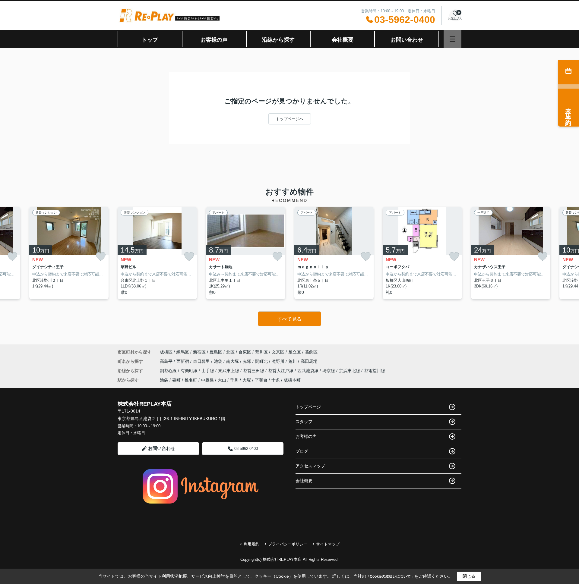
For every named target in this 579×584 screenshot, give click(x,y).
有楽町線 (190, 370)
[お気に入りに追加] (12, 256)
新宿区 (199, 352)
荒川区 (261, 352)
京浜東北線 (350, 370)
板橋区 (166, 352)
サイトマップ (328, 544)
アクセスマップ (310, 465)
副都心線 (169, 370)
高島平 (167, 361)
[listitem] (157, 253)
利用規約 (251, 544)
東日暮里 (202, 361)
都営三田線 (254, 370)
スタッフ (304, 421)
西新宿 (183, 361)
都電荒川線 (374, 370)
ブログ (302, 451)
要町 (176, 380)
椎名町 (191, 380)
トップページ (308, 406)
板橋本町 (292, 380)
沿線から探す (278, 40)
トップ (150, 40)
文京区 (278, 352)
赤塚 (247, 361)
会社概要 (342, 40)
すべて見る (289, 319)
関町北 (262, 361)
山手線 (208, 370)
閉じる (469, 576)
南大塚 (233, 361)
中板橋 (207, 380)
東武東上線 (229, 370)
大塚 (246, 380)
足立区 (294, 352)
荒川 (293, 361)
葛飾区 (311, 352)
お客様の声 (214, 40)
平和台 (261, 380)
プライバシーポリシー (287, 544)
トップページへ (289, 119)
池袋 (218, 361)
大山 (222, 380)
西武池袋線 (308, 370)
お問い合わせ (407, 40)
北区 (230, 352)
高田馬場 (309, 361)
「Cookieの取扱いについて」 (390, 576)
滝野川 (279, 361)
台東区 (245, 352)
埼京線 (329, 370)
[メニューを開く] (452, 39)
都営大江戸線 (281, 370)
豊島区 (216, 352)
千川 (234, 380)
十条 (275, 380)
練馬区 (182, 352)
